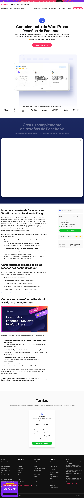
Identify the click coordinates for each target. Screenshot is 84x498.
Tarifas (69, 8)
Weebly (19, 479)
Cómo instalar (62, 8)
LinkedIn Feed (4, 468)
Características (52, 8)
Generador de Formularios (7, 481)
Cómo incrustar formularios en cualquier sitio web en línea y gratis (73, 480)
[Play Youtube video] (24, 319)
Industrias (52, 485)
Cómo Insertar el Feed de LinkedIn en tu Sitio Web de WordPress (74, 471)
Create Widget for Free (42, 45)
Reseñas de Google (5, 461)
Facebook (36, 478)
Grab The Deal (9, 494)
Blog (18, 4)
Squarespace (21, 461)
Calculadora (4, 477)
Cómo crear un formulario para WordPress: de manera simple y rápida (73, 475)
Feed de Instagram (5, 464)
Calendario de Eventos (6, 474)
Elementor (20, 470)
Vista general (36, 8)
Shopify (19, 472)
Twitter (35, 485)
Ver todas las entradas (71, 483)
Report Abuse (53, 466)
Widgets (13, 4)
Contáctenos (37, 461)
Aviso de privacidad (26, 495)
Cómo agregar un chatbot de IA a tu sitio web (74, 462)
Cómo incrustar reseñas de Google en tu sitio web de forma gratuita (74, 467)
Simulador (44, 8)
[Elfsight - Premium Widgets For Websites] (4, 4)
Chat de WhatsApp (5, 470)
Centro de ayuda (25, 4)
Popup (2, 472)
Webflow (20, 466)
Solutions (52, 474)
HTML (19, 474)
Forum (35, 476)
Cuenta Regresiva (5, 466)
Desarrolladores (37, 470)
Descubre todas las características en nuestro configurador (17, 293)
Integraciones (53, 481)
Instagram (36, 481)
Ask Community (54, 464)
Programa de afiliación (39, 468)
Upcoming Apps (54, 487)
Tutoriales (52, 478)
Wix (18, 464)
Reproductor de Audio (6, 479)
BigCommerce (21, 481)
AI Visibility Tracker (54, 472)
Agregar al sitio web (42, 443)
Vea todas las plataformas (25, 485)
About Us (36, 464)
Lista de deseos (54, 476)
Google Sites (21, 477)
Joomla (19, 483)
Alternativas (53, 483)
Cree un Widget (78, 8)
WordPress (20, 468)
